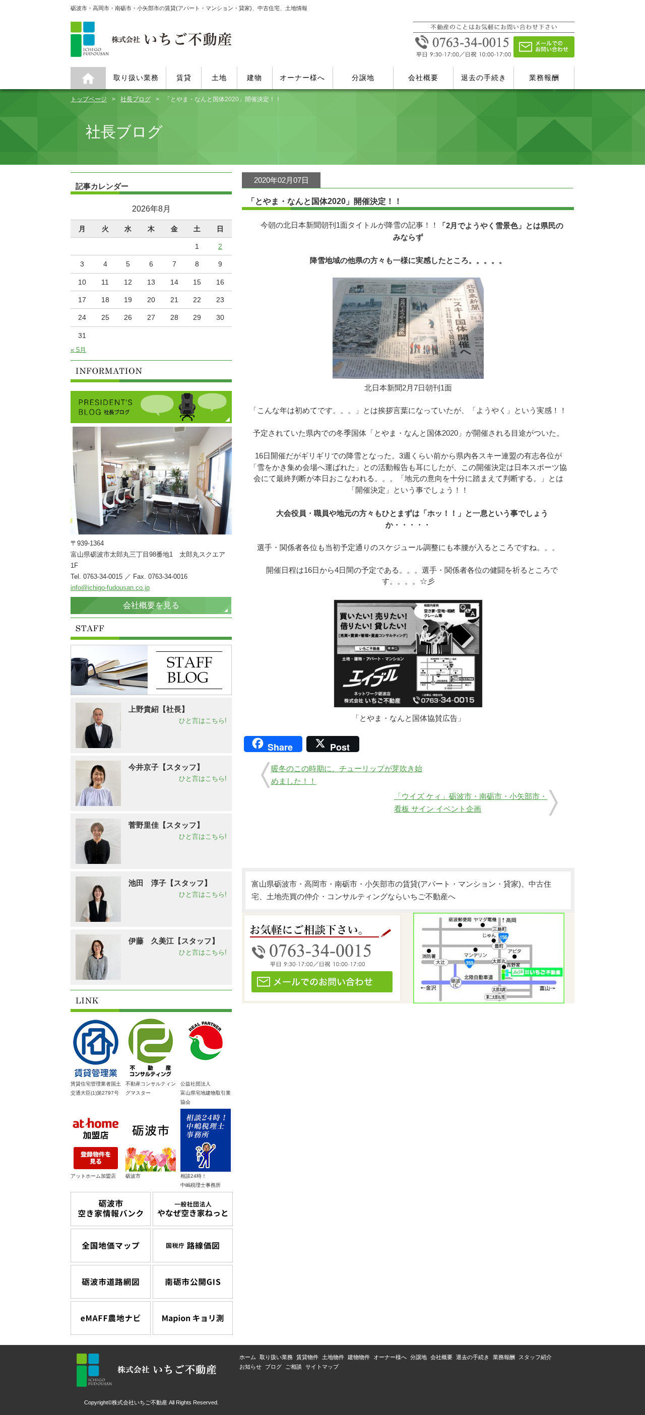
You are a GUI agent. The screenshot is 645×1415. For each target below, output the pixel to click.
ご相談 (293, 1367)
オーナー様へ (302, 78)
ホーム (88, 78)
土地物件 (333, 1357)
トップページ (89, 99)
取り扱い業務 (136, 78)
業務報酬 (544, 78)
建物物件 (359, 1357)
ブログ (273, 1367)
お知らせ (250, 1367)
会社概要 (423, 78)
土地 (219, 78)
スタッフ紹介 (535, 1357)
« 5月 (78, 349)
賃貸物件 (307, 1357)
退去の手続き (483, 78)
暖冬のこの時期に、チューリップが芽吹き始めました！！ (346, 775)
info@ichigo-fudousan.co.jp (110, 587)
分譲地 (363, 78)
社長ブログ (135, 99)
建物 (254, 78)
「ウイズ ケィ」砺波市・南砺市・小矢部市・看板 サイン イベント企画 (470, 803)
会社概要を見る (151, 605)
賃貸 (183, 78)
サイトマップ (322, 1367)
